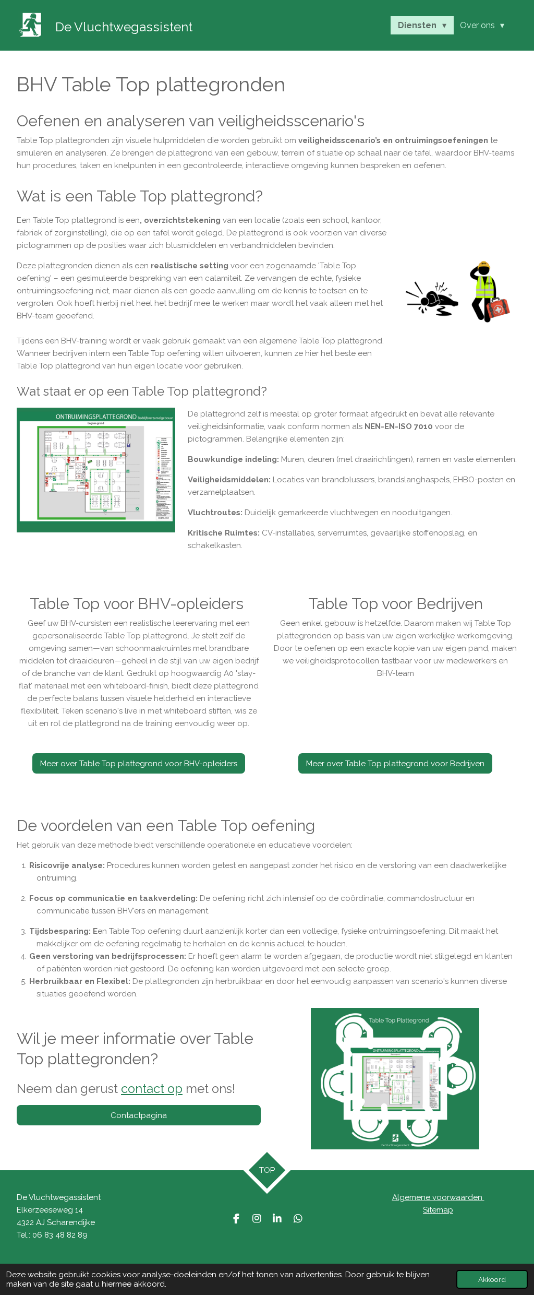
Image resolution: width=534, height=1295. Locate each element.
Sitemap (438, 1210)
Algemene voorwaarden (438, 1197)
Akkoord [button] (492, 1279)
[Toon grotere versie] (96, 470)
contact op (152, 1089)
